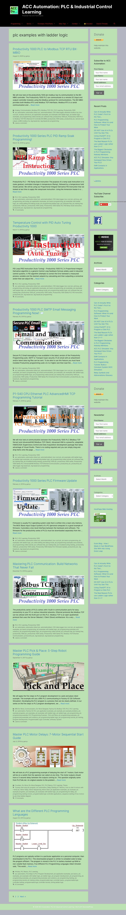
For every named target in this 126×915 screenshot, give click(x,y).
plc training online (33, 880)
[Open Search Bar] (114, 24)
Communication (25, 110)
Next (23, 897)
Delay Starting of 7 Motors (56, 787)
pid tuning (26, 201)
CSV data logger (58, 112)
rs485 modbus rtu (24, 121)
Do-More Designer (42, 709)
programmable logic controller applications (47, 794)
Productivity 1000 (69, 110)
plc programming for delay (65, 792)
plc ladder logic (62, 713)
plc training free (77, 203)
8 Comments (19, 297)
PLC (52, 110)
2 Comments (19, 210)
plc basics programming (55, 201)
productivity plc (69, 119)
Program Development (20, 719)
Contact (75, 24)
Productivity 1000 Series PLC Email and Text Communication (50, 377)
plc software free (46, 116)
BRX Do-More (19, 709)
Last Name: (98, 76)
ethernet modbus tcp (71, 112)
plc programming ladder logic (50, 203)
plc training (79, 717)
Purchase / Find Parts (45, 24)
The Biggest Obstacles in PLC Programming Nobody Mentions (103, 152)
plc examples (68, 288)
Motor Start (46, 789)
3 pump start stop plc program (25, 787)
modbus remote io (25, 114)
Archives (97, 476)
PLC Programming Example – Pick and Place (43, 715)
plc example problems (70, 711)
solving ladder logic (57, 882)
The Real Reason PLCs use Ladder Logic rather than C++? (103, 143)
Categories (98, 492)
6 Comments (19, 884)
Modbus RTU (36, 110)
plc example (58, 711)
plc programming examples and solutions (68, 542)
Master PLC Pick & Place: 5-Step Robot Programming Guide (40, 652)
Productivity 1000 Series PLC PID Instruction (67, 292)
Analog (17, 110)
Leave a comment (21, 123)
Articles (17, 871)
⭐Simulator (88, 24)
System (59, 719)
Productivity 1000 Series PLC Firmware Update (45, 480)
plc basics (74, 874)
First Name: (99, 69)
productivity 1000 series (56, 119)
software (53, 719)
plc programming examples (68, 715)
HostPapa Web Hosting (103, 509)
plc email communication (45, 372)
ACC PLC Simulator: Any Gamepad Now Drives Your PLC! (103, 160)
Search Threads (102, 24)
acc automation (20, 112)
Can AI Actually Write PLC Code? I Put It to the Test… (102, 114)
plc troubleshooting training (33, 461)
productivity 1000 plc (60, 116)
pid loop (76, 199)
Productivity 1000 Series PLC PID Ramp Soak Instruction (63, 205)
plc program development (60, 876)
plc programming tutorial (67, 717)
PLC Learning (58, 110)
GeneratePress (88, 907)
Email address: (100, 82)
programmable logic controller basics (52, 880)
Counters (18, 785)
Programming (15, 24)
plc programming (73, 713)
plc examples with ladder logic (59, 114)
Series (29, 24)
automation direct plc (33, 112)
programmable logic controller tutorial (37, 882)
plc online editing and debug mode (28, 203)
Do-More (25, 785)
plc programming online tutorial (30, 116)
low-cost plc (68, 199)
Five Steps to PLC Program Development (39, 874)
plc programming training (65, 878)
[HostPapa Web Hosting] (100, 521)
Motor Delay (24, 789)
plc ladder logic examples (21, 459)
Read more (35, 105)
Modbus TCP (45, 110)
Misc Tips (62, 24)
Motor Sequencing (35, 789)
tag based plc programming (50, 121)
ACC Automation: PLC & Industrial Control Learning (67, 9)
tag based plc (35, 121)
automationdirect (46, 112)
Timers (65, 785)
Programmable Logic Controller (38, 719)
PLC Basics (49, 785)
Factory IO (52, 709)
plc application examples (40, 114)
